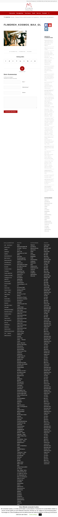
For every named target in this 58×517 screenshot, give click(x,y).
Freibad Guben (20, 307)
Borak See (19, 256)
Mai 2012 (46, 457)
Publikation (46, 216)
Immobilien (46, 209)
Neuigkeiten (19, 13)
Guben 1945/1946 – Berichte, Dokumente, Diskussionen (22, 344)
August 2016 (46, 374)
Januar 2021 (46, 305)
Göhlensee (19, 334)
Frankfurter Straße (7, 268)
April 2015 (46, 400)
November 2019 (47, 323)
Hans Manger (46, 175)
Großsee (19, 336)
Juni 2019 (46, 328)
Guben (45, 206)
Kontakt (44, 13)
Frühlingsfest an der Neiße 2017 (8, 278)
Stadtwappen (20, 431)
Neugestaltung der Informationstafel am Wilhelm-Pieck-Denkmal (48, 93)
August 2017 (46, 354)
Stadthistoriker (7, 324)
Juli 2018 (46, 344)
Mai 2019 (46, 330)
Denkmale (19, 457)
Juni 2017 (46, 357)
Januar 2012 (46, 463)
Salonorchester (7, 318)
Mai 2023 (46, 268)
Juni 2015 (46, 396)
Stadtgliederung (20, 429)
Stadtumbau (6, 326)
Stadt (33, 13)
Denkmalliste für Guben (22, 264)
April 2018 (46, 349)
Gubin (45, 208)
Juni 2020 (46, 315)
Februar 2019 (47, 333)
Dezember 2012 (47, 445)
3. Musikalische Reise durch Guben (48, 172)
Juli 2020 (46, 313)
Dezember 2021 (47, 289)
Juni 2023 (46, 266)
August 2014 (46, 413)
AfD (5, 245)
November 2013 (47, 427)
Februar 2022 (47, 285)
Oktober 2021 (47, 290)
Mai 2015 (46, 398)
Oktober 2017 (47, 352)
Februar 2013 (47, 442)
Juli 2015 (46, 395)
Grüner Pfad (46, 125)
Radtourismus (20, 486)
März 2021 (46, 302)
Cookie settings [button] (33, 514)
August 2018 (46, 343)
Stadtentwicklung (48, 223)
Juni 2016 (46, 377)
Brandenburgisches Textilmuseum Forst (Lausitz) (21, 259)
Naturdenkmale (20, 375)
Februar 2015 (47, 403)
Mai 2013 (46, 437)
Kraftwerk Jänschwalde (22, 364)
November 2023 (47, 259)
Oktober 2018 (47, 339)
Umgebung (46, 227)
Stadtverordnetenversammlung (9, 331)
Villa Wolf (9, 333)
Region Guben (20, 462)
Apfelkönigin (6, 251)
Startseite (12, 13)
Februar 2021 (47, 303)
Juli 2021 (46, 295)
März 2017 (46, 362)
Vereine (18, 485)
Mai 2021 (46, 298)
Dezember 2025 (47, 248)
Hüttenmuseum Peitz (47, 167)
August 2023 (46, 263)
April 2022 (46, 282)
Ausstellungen (20, 455)
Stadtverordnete (7, 329)
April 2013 (46, 439)
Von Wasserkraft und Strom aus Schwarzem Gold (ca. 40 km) (22, 476)
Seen (18, 465)
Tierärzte (19, 501)
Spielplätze (19, 401)
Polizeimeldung (47, 214)
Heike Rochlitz (7, 294)
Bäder (18, 245)
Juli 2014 (46, 414)
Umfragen (46, 226)
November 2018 (47, 338)
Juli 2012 (46, 454)
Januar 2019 (46, 334)
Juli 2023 (46, 264)
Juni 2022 (46, 279)
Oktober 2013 (47, 429)
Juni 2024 (46, 253)
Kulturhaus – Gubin (21, 441)
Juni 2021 (46, 297)
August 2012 (46, 452)
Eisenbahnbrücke (7, 264)
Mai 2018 (46, 347)
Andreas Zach (7, 247)
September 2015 (47, 392)
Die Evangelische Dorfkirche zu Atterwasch (21, 274)
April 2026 (46, 246)
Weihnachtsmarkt (7, 335)
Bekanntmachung (48, 203)
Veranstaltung (47, 229)
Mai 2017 (46, 359)
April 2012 (46, 458)
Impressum (19, 352)
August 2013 (46, 432)
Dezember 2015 (47, 387)
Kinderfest (6, 303)
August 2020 (46, 312)
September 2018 (47, 341)
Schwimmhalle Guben (22, 392)
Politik (45, 213)
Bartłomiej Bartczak (8, 256)
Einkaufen (19, 419)
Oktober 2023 (47, 261)
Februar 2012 (47, 462)
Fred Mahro (6, 271)
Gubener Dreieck (7, 290)
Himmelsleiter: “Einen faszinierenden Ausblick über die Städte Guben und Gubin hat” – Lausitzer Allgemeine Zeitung (49, 112)
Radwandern (47, 218)
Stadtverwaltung (20, 499)
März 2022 (46, 284)
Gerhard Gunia (7, 281)
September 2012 (47, 450)
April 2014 (46, 419)
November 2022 (47, 276)
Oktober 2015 (47, 390)
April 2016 (46, 380)
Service (39, 13)
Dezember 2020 (47, 307)
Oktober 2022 (47, 277)
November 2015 (47, 388)
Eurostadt (6, 266)
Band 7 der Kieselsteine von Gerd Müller (22, 253)
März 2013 (46, 441)
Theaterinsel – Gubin (21, 452)
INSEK (5, 296)
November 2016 (47, 369)
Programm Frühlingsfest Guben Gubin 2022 (49, 148)
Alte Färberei (9, 245)
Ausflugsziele (20, 480)
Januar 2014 (46, 424)
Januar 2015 (46, 405)
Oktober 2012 (47, 449)
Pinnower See (20, 387)
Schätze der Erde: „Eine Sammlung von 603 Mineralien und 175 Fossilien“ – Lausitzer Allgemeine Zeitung (48, 163)
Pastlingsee (19, 385)
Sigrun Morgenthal (7, 320)
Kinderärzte (19, 496)
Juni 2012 (46, 455)
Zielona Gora (20, 418)
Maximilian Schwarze (8, 311)
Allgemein (46, 200)
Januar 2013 (46, 444)
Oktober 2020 (47, 310)
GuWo (9, 292)
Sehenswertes (20, 483)
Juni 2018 (46, 346)
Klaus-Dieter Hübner (8, 305)
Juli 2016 (46, 375)
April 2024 (46, 256)
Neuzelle (19, 380)
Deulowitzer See (20, 271)
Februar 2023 (47, 272)
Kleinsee (19, 361)
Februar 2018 (47, 351)
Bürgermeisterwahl (7, 260)
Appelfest (6, 253)
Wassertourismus (21, 488)
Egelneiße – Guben (21, 434)
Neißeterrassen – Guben (48, 134)
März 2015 (46, 401)
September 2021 (47, 292)
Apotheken (19, 494)
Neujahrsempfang (7, 313)
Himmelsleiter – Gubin (48, 57)
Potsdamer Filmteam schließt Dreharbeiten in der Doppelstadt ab (27, 17)
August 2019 (46, 326)
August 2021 (46, 294)
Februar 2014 (47, 423)
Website (23, 92)
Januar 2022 (46, 287)
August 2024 (46, 251)
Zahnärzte (19, 493)
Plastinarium (20, 388)
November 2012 (47, 447)
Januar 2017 (46, 365)
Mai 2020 (46, 316)
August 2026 (46, 245)
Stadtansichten (47, 221)
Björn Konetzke (7, 258)
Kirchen (18, 458)
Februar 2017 (47, 364)
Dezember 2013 (47, 426)
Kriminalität (6, 307)
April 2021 (46, 300)
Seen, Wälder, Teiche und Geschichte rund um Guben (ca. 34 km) (22, 471)
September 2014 (47, 411)
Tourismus (28, 13)
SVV (5, 333)
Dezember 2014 (47, 406)
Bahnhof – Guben (21, 432)
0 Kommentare (22, 51)
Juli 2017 (46, 356)
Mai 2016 (46, 379)
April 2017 (46, 361)
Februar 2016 (47, 383)
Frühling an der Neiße (8, 275)
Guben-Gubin (6, 287)
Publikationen (20, 427)
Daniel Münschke (7, 262)
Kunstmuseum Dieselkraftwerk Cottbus (20, 367)
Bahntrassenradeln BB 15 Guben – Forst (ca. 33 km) (22, 248)
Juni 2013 (46, 436)
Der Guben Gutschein (22, 266)
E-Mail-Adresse (25, 87)
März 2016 (46, 382)
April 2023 (46, 269)
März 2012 (46, 460)
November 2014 (47, 408)
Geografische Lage (21, 423)
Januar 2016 (46, 385)
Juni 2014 (46, 416)
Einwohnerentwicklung (22, 421)
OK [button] (40, 514)
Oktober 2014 (47, 409)
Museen (19, 460)
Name (23, 81)
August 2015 (46, 393)
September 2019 (47, 325)
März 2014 (46, 421)
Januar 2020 (46, 320)
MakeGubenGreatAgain (8, 309)
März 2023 (46, 271)
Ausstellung (47, 201)
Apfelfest (6, 249)
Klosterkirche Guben (21, 362)
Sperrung (6, 322)
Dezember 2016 (47, 367)
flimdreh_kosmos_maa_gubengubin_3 (31, 25)
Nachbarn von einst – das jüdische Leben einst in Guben (21, 372)
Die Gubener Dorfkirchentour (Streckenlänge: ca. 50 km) (49, 105)
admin (30, 51)
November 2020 (47, 308)
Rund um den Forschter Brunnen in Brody (49, 78)
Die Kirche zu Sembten (22, 298)
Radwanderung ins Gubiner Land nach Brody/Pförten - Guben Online (49, 68)
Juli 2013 (46, 434)
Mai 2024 (46, 254)
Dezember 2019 (47, 321)
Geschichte (46, 205)
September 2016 (47, 372)
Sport (45, 219)
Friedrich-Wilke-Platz (8, 273)
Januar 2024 (46, 258)
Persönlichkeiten (20, 426)
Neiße (18, 377)
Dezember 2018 (47, 336)
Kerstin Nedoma (7, 300)
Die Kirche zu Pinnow (22, 297)
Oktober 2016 (47, 370)
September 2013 (47, 431)
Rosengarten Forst (21, 390)
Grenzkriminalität (7, 283)
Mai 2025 (46, 250)
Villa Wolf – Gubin (21, 454)
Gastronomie (20, 489)
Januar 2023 (46, 274)
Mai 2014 (46, 418)
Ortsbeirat (6, 316)
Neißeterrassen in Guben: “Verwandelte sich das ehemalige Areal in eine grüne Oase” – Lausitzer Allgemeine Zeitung (48, 130)
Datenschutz (20, 263)
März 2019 (46, 331)
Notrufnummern (20, 498)
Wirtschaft (46, 231)
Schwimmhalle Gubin (21, 393)
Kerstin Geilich (7, 298)
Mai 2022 (46, 281)
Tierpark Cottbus (20, 409)
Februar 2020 (47, 318)
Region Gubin (20, 463)
